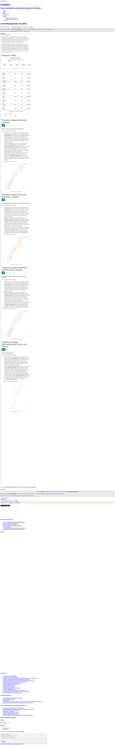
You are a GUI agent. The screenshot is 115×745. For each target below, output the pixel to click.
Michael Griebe (17, 27)
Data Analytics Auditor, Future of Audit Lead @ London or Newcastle (18, 702)
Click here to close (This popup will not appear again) (12, 743)
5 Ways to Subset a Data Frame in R (10, 523)
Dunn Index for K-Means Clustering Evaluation (13, 708)
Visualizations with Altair (8, 711)
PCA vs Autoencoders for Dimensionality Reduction (14, 522)
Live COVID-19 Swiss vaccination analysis (12, 692)
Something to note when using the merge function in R (14, 681)
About (4, 12)
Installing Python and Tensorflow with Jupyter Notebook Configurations (18, 709)
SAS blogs (5, 729)
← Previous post (4, 498)
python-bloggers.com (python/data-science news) (15, 705)
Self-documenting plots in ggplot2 (10, 684)
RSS (4, 13)
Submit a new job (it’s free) (11, 18)
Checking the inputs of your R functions (11, 687)
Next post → (3, 499)
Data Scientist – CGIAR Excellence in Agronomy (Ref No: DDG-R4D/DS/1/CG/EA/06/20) (22, 701)
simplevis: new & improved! (9, 686)
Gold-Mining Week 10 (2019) (10, 487)
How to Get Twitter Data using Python (11, 710)
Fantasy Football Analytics (30, 487)
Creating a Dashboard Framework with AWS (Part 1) (14, 690)
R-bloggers (32, 29)
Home (4, 10)
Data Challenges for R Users (9, 685)
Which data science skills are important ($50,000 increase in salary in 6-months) (20, 678)
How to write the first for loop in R (10, 524)
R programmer (6, 700)
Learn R (5, 15)
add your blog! (6, 14)
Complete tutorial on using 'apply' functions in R (13, 529)
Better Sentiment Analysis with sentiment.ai (12, 683)
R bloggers (24, 27)
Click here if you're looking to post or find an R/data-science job (52, 493)
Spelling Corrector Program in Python (11, 712)
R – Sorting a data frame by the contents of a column (14, 528)
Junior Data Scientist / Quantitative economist (12, 698)
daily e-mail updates (12, 493)
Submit (3, 741)
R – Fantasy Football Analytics (17, 29)
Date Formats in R (7, 526)
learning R (30, 493)
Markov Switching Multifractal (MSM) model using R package (16, 679)
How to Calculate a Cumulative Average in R (12, 525)
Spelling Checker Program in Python (11, 714)
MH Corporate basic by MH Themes (16, 731)
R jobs (4, 16)
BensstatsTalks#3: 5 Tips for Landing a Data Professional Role (16, 691)
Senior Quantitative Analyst (9, 699)
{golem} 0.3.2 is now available (9, 675)
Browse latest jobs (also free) (12, 19)
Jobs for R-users (7, 695)
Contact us (5, 20)
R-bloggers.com (3, 493)
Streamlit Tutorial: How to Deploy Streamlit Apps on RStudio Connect (18, 715)
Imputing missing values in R (9, 689)
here (52, 29)
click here (15, 31)
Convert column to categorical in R (10, 677)
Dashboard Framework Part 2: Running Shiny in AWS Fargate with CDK (18, 680)
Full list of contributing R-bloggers (8, 717)
